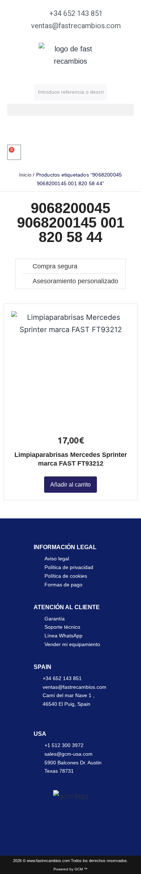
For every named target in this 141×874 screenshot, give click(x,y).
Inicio (25, 175)
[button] (70, 110)
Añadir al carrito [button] (70, 484)
